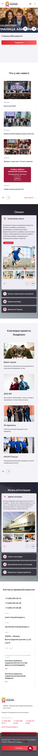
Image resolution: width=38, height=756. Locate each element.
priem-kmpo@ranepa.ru (15, 617)
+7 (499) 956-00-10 (13, 598)
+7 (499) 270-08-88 (13, 608)
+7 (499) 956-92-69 (13, 603)
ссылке (19, 742)
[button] (25, 29)
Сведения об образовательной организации (15, 712)
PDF (6, 669)
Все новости (29, 198)
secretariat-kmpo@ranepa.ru (17, 626)
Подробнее (19, 43)
